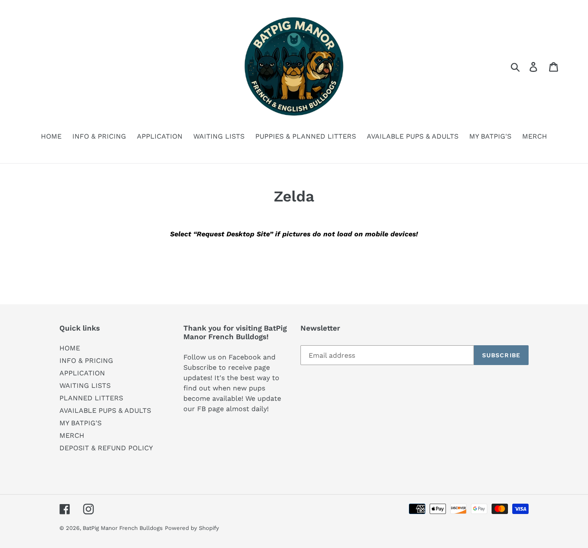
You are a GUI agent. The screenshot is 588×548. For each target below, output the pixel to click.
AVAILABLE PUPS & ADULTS (105, 410)
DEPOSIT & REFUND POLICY (106, 448)
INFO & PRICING (86, 360)
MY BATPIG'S (80, 423)
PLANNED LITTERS (91, 398)
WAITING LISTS (85, 385)
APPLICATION (82, 373)
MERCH (71, 435)
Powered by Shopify (192, 528)
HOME (69, 348)
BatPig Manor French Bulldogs (123, 528)
